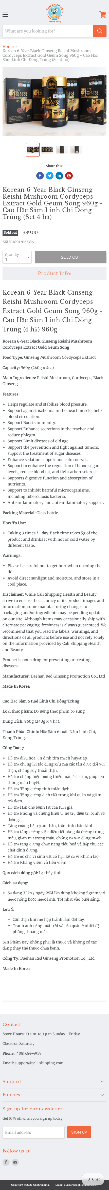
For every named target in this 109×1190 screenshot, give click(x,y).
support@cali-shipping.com (81, 1184)
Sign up (79, 1132)
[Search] (99, 31)
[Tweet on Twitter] (49, 175)
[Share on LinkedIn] (59, 175)
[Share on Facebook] (40, 175)
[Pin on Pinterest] (69, 175)
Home (8, 46)
